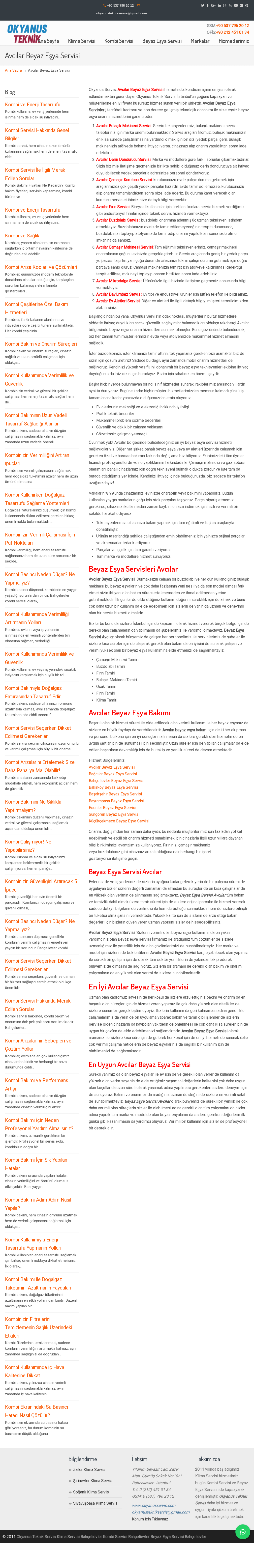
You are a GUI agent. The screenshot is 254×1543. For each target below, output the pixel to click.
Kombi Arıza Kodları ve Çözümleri (41, 267)
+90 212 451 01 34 (232, 32)
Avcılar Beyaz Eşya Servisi (112, 767)
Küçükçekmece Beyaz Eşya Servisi (119, 821)
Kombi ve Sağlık (22, 236)
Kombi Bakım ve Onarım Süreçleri (41, 344)
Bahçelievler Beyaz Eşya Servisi (116, 780)
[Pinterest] (247, 5)
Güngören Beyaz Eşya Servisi (114, 814)
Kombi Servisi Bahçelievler (126, 1536)
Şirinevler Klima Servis (92, 1480)
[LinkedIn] (219, 5)
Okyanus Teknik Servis (36, 1536)
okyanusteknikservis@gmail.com (121, 13)
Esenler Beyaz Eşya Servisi (112, 807)
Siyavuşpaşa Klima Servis (95, 1503)
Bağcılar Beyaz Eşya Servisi (113, 774)
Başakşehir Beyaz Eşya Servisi (115, 794)
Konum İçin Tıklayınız (150, 1519)
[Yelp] (230, 5)
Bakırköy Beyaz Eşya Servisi (113, 787)
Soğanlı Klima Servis (91, 1492)
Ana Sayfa (13, 70)
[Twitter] (202, 5)
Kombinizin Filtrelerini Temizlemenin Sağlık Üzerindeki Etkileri (38, 1328)
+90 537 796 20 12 (120, 5)
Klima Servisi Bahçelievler (79, 1536)
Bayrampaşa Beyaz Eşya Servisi (116, 801)
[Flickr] (241, 5)
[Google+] (213, 5)
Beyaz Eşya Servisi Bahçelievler (178, 1536)
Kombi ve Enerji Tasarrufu (32, 105)
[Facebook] (207, 5)
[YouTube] (235, 5)
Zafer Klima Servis (89, 1469)
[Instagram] (224, 5)
